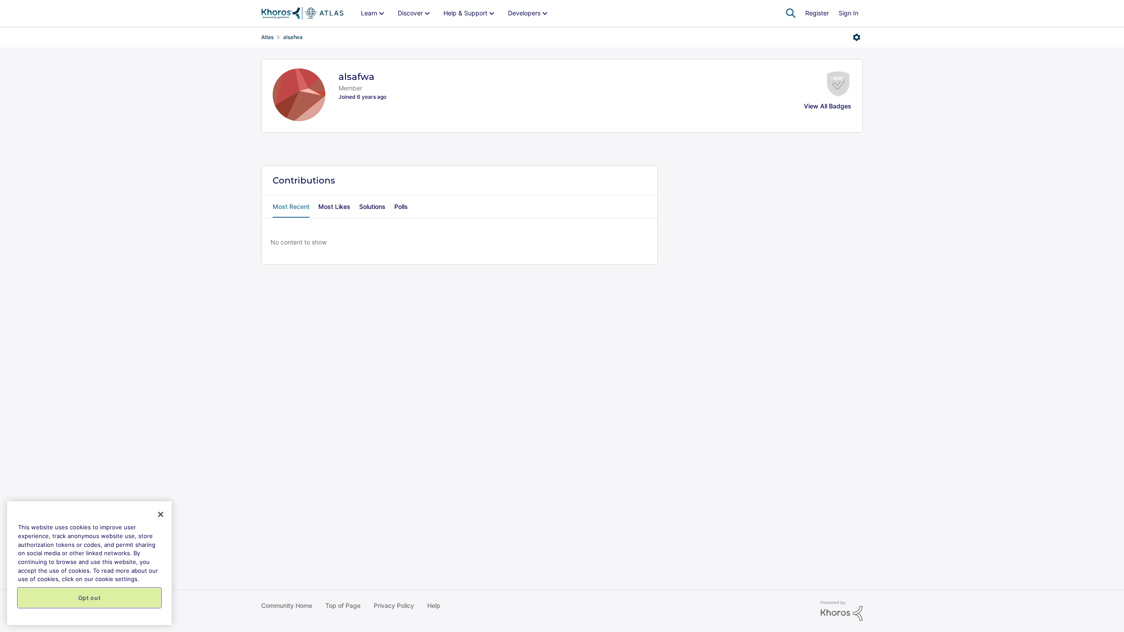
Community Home (286, 605)
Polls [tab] (401, 206)
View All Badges (827, 106)
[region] (89, 563)
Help (433, 605)
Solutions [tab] (372, 206)
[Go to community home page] (302, 13)
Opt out (89, 597)
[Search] (790, 13)
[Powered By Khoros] (842, 611)
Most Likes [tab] (334, 206)
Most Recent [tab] (291, 206)
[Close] (160, 514)
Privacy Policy (394, 605)
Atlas (267, 37)
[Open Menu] (856, 37)
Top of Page (342, 605)
